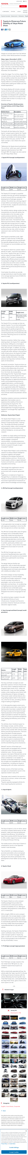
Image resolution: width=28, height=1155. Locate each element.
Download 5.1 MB (16, 1013)
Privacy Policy (4, 1143)
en (23, 1)
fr (25, 1)
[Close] (26, 1131)
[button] (5, 1017)
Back (4, 1110)
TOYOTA (13, 11)
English (3, 1106)
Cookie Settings (14, 1147)
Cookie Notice (12, 1143)
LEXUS (19, 11)
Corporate (17, 1106)
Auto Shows (9, 1106)
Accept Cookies (14, 1152)
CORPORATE (5, 11)
